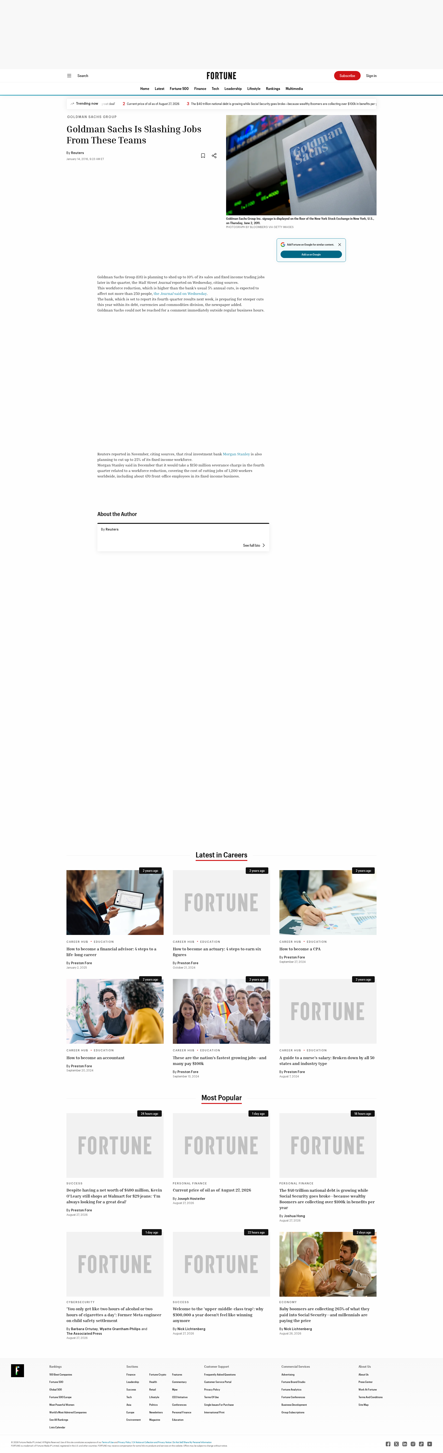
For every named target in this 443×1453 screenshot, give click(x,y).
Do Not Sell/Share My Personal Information (192, 1442)
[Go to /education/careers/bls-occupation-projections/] (221, 1011)
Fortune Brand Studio (293, 1381)
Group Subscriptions (292, 1412)
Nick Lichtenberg (191, 1329)
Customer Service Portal (217, 1381)
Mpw (174, 1389)
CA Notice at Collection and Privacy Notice (151, 1442)
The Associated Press (84, 1333)
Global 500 (55, 1389)
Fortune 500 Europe (60, 1397)
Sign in (371, 75)
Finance (200, 88)
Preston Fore (81, 963)
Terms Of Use (211, 1397)
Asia (128, 1404)
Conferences (179, 1404)
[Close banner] (339, 244)
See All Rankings (58, 1419)
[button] (144, 88)
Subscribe (347, 75)
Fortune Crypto (157, 1374)
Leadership (233, 88)
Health (153, 1381)
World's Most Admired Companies (68, 1412)
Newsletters (156, 1412)
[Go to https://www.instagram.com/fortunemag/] (413, 1444)
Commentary (179, 1381)
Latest (159, 88)
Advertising (287, 1374)
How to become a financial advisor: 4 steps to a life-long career (111, 951)
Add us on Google (311, 254)
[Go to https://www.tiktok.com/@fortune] (421, 1444)
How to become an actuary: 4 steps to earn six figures (217, 951)
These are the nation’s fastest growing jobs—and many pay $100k (219, 1060)
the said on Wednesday (180, 293)
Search (83, 75)
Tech (215, 88)
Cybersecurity (80, 1302)
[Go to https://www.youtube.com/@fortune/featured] (429, 1444)
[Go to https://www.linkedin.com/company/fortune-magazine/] (404, 1444)
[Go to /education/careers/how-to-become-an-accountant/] (115, 1011)
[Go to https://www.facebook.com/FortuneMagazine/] (388, 1444)
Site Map (363, 1404)
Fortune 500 (179, 88)
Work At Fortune (368, 1389)
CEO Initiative (180, 1397)
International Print (214, 1412)
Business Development (294, 1404)
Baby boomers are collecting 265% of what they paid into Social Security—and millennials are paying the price (324, 1314)
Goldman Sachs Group (92, 117)
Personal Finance (190, 1183)
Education (104, 941)
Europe (130, 1412)
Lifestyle (253, 88)
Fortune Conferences (293, 1397)
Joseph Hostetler (191, 1199)
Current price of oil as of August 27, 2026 (123, 104)
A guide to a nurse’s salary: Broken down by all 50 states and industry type (326, 1060)
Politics (153, 1404)
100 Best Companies (60, 1374)
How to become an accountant (95, 1057)
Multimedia (294, 88)
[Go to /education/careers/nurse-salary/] (328, 1011)
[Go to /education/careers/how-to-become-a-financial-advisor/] (115, 902)
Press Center (366, 1381)
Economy (288, 1302)
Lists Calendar (57, 1427)
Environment (133, 1419)
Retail (152, 1389)
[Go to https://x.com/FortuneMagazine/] (396, 1444)
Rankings (273, 88)
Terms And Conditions (371, 1397)
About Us (363, 1374)
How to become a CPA (300, 948)
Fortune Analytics (291, 1389)
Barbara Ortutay (84, 1329)
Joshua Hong (294, 1216)
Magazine (154, 1419)
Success (74, 1183)
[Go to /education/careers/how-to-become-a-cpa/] (328, 902)
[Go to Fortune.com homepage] (221, 75)
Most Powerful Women (61, 1404)
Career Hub (77, 941)
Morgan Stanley (236, 454)
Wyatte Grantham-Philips (120, 1329)
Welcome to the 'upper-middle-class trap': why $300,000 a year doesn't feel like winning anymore (218, 1314)
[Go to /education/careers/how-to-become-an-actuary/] (221, 902)
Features (177, 1374)
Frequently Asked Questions (220, 1374)
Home (144, 88)
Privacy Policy (212, 1389)
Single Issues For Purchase (219, 1404)
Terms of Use (108, 1442)
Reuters (77, 153)
